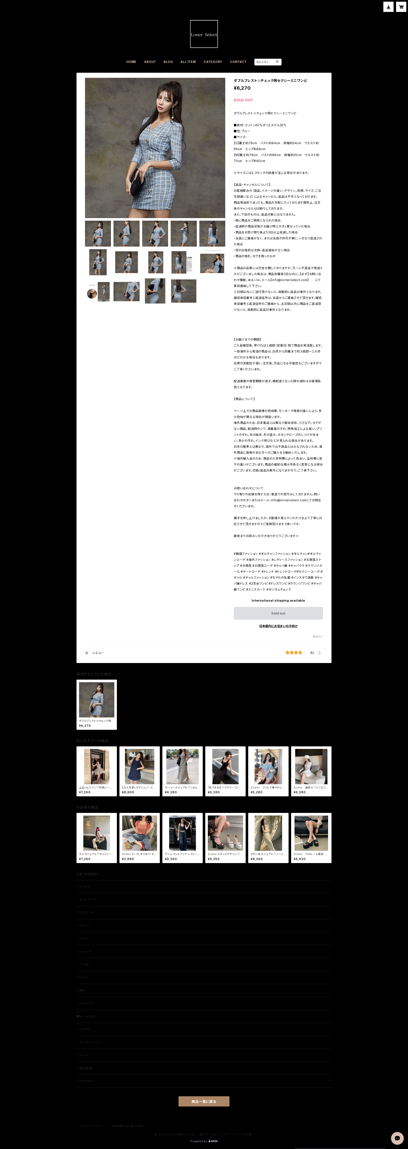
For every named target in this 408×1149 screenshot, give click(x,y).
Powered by (199, 1141)
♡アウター (83, 964)
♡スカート (83, 925)
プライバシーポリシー (92, 1126)
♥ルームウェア (86, 1016)
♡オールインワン (87, 1042)
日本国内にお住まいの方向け (278, 626)
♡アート (82, 1055)
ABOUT (150, 62)
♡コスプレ (83, 1029)
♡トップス (83, 886)
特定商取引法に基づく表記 (128, 1126)
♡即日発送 (84, 1068)
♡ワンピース (85, 912)
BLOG (168, 62)
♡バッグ (82, 977)
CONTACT (238, 62)
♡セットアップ (86, 899)
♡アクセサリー (86, 1081)
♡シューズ (83, 951)
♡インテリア (85, 1003)
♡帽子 (81, 990)
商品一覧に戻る (204, 1101)
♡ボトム (82, 938)
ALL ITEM (188, 62)
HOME (131, 62)
